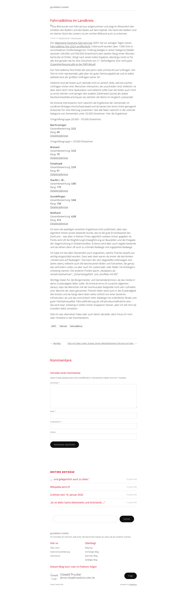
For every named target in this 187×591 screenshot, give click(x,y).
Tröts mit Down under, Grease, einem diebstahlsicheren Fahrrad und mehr (100, 343)
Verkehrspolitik (76, 38)
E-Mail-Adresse (56, 422)
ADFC (53, 326)
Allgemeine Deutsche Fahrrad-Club (73, 42)
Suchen (126, 519)
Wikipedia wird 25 (60, 486)
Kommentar (54, 383)
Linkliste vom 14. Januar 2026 (66, 494)
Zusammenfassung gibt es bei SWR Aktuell (72, 64)
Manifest (57, 343)
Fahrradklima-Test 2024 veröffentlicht (70, 46)
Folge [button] (130, 575)
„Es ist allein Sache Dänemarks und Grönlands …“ (77, 502)
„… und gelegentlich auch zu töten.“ (70, 479)
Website (53, 432)
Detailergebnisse (59, 135)
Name (53, 411)
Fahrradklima (76, 326)
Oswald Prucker (64, 38)
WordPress (133, 584)
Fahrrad (63, 326)
